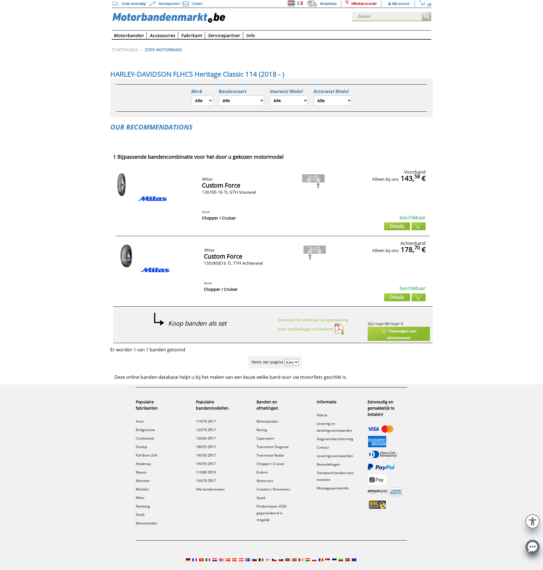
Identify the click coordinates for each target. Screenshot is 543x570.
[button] (532, 520)
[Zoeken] (426, 16)
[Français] (300, 3)
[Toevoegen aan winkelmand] (418, 226)
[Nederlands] (291, 3)
